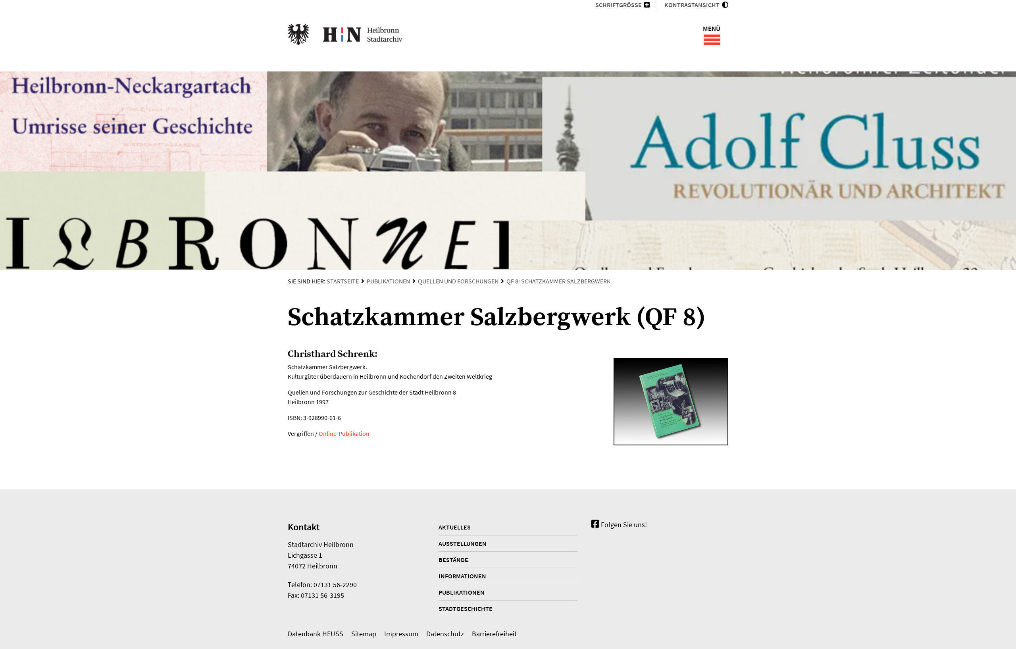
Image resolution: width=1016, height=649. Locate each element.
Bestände (453, 560)
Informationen (462, 576)
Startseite (343, 281)
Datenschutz (445, 633)
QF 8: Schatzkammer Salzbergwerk (558, 281)
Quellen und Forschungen (458, 281)
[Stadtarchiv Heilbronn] (345, 36)
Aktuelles (455, 527)
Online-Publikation (344, 433)
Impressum (401, 633)
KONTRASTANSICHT (693, 5)
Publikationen (388, 281)
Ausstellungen (463, 543)
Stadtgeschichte (466, 608)
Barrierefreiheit (494, 633)
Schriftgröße (618, 5)
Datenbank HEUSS (315, 633)
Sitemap (363, 633)
